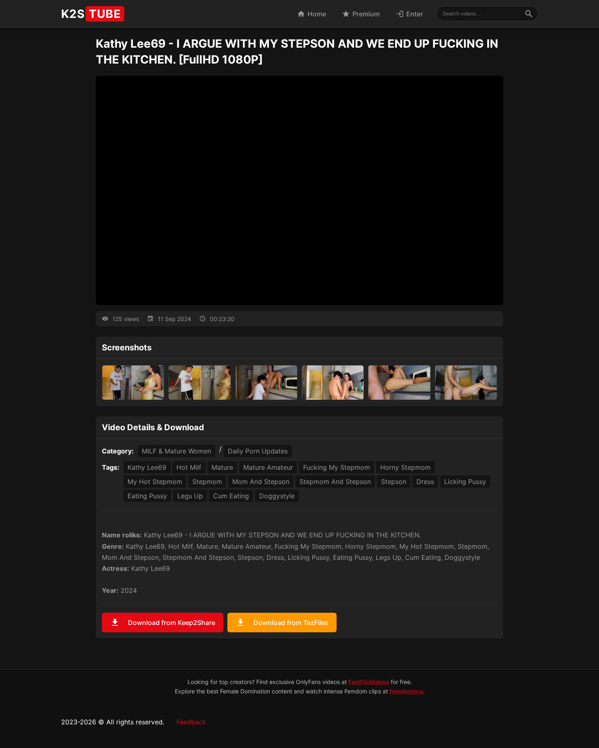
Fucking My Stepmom (336, 467)
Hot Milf (188, 467)
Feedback (191, 722)
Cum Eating (231, 496)
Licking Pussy (465, 481)
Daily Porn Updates (258, 451)
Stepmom (207, 481)
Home (311, 14)
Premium (361, 14)
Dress (425, 481)
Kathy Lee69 (147, 467)
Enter (409, 14)
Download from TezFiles (282, 622)
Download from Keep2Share (162, 622)
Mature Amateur (268, 467)
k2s (91, 14)
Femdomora (406, 691)
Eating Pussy (147, 496)
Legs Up (190, 496)
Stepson (393, 481)
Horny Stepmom (405, 467)
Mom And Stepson (260, 481)
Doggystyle (277, 496)
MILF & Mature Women (176, 451)
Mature (222, 467)
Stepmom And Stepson (335, 481)
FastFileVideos (368, 681)
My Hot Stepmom (155, 481)
